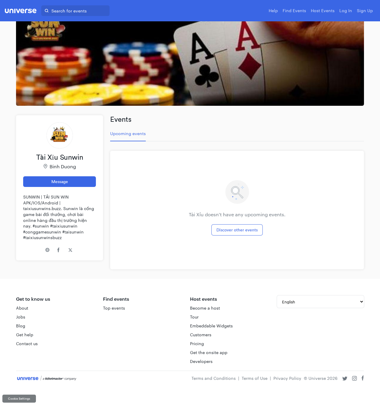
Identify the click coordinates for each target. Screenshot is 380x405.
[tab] (128, 133)
